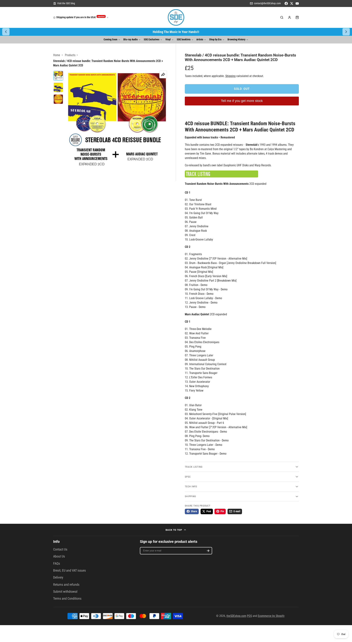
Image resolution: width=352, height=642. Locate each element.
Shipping (230, 76)
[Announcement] (176, 32)
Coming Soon (110, 39)
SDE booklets (183, 39)
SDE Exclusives (151, 39)
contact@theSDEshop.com (267, 3)
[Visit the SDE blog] (64, 3)
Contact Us (60, 549)
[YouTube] (297, 3)
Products (70, 55)
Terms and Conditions (67, 598)
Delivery (58, 577)
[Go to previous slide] (6, 31)
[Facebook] (286, 3)
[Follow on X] (291, 3)
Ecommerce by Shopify (271, 616)
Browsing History (236, 39)
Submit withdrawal (65, 591)
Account (289, 17)
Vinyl (168, 39)
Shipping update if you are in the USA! (80, 17)
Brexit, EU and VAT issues (69, 570)
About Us (59, 556)
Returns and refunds (66, 584)
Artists (199, 39)
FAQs (56, 563)
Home (56, 55)
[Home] (176, 17)
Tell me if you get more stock (242, 101)
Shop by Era (215, 39)
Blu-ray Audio (130, 39)
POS (249, 616)
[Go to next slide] (346, 31)
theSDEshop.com (236, 616)
